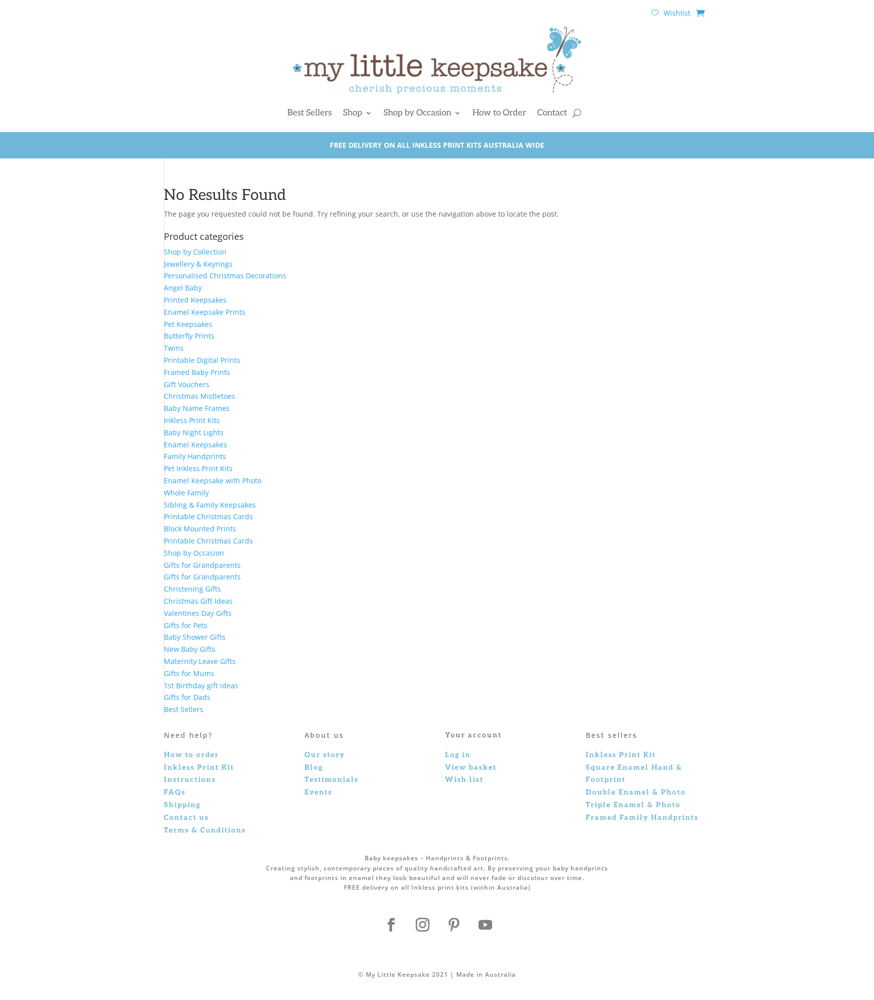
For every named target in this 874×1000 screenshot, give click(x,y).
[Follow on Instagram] (422, 925)
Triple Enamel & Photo (633, 805)
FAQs (175, 792)
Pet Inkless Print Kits (198, 468)
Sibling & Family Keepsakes (210, 505)
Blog (313, 767)
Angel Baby (183, 288)
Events (318, 792)
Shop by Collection (195, 252)
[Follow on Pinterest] (453, 925)
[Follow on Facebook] (391, 925)
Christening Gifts (192, 589)
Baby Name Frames (197, 408)
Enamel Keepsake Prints (204, 312)
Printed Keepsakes (195, 300)
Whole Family (186, 492)
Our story (324, 755)
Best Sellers (309, 113)
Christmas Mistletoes (199, 396)
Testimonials (331, 779)
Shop (352, 113)
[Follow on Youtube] (485, 925)
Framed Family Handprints (642, 817)
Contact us (186, 817)
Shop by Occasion (417, 113)
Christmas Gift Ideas (198, 601)
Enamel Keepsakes (195, 444)
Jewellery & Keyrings (198, 264)
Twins (174, 348)
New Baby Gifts (189, 649)
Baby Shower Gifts (195, 637)
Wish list (464, 779)
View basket (471, 767)
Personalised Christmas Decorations (225, 275)
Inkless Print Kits (192, 420)
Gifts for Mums (189, 673)
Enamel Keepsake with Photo (212, 480)
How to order (191, 755)
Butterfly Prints (189, 336)
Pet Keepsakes (188, 324)
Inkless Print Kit (621, 755)
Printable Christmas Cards (208, 516)
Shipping (182, 805)
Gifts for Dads (187, 697)
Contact (552, 113)
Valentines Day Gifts (198, 613)
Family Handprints (195, 456)
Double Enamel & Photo (636, 792)
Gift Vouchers (186, 384)
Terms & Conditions (205, 830)
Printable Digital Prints (202, 360)
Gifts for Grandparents (202, 565)
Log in (458, 755)
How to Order (499, 113)
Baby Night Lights (194, 432)
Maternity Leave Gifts (200, 661)
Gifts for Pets (185, 625)
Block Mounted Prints (200, 528)
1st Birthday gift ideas (201, 685)
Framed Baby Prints (197, 372)
